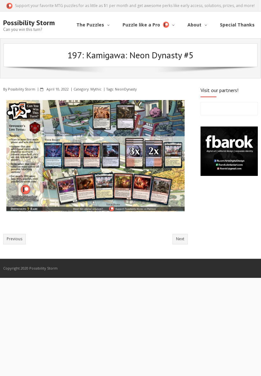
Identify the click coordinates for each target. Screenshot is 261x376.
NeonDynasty (126, 89)
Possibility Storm (21, 89)
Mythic (96, 89)
